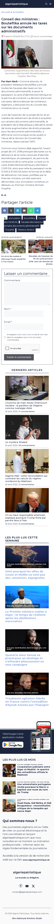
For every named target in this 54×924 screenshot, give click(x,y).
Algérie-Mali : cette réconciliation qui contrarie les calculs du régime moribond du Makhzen (26, 479)
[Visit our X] (33, 886)
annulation (14, 218)
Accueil (5, 12)
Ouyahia (9, 229)
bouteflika (29, 218)
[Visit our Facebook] (21, 886)
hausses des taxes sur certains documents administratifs (24, 224)
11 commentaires (27, 411)
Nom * (7, 309)
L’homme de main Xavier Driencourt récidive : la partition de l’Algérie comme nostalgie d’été (26, 405)
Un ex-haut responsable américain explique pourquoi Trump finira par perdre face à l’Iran (25, 518)
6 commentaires (26, 524)
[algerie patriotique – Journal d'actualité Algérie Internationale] (16, 4)
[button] (46, 4)
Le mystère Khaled (16, 442)
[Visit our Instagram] (27, 886)
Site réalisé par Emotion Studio (27, 918)
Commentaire (12, 280)
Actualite (18, 12)
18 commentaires (27, 445)
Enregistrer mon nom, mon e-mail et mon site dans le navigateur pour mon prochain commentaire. (27, 337)
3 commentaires (26, 484)
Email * (8, 322)
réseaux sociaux (26, 229)
